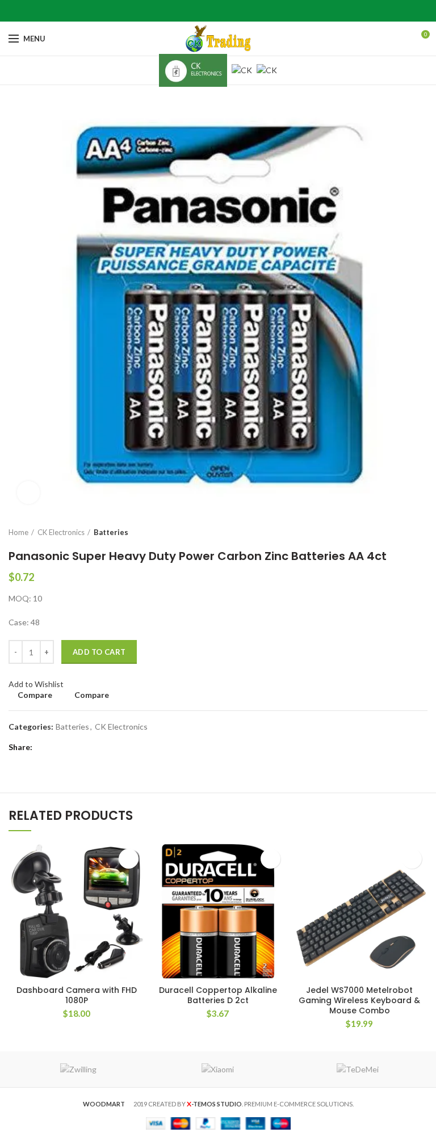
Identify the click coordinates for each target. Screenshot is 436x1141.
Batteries (111, 532)
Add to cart (99, 651)
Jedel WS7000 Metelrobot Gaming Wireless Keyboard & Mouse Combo (359, 1000)
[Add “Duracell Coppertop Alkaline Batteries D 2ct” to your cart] (270, 859)
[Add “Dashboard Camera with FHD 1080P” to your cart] (129, 859)
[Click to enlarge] (28, 492)
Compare (35, 695)
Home (18, 532)
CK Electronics (61, 532)
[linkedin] (232, 10)
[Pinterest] (218, 10)
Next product (421, 532)
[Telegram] (247, 10)
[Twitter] (204, 10)
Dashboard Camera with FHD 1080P (76, 995)
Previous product (399, 532)
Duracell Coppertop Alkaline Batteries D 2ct (218, 995)
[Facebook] (190, 10)
